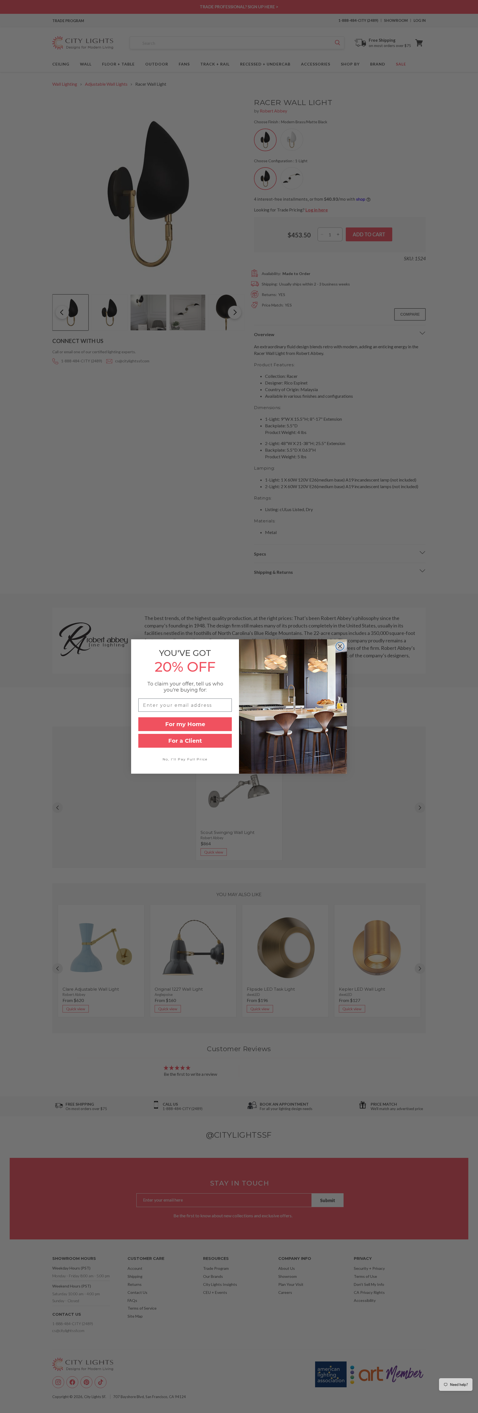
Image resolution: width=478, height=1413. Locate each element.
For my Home (185, 724)
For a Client (185, 740)
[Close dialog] (340, 646)
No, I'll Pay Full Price (185, 759)
